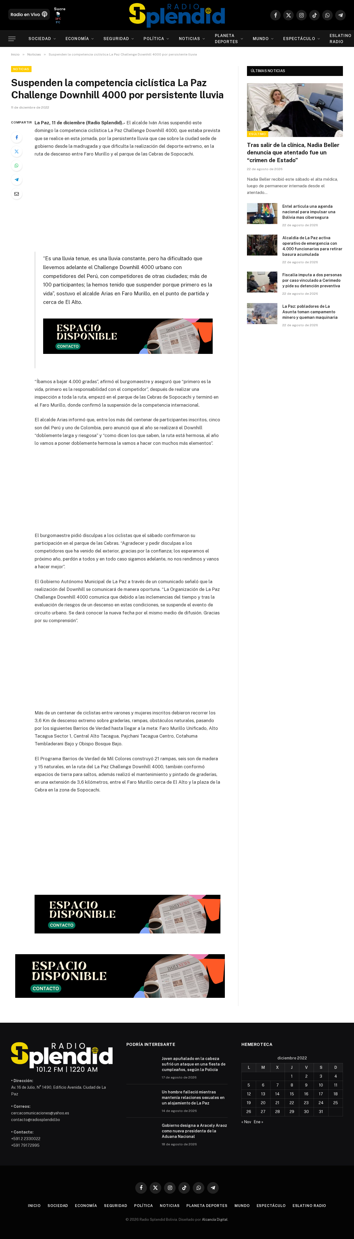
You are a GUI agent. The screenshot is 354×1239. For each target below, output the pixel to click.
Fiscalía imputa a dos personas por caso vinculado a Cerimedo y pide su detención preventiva (312, 280)
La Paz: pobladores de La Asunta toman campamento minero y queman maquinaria (310, 312)
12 (249, 1094)
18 (336, 1094)
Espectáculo (299, 38)
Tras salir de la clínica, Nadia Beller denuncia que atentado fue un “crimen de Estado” (293, 152)
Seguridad (116, 38)
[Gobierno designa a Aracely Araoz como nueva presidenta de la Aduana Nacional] (141, 1132)
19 (249, 1103)
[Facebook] (16, 137)
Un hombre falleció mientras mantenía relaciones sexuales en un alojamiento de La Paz (193, 1097)
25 (335, 1103)
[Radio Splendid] (177, 15)
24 (321, 1103)
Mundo (261, 38)
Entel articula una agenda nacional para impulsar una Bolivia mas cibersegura (308, 212)
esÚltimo (257, 134)
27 (263, 1111)
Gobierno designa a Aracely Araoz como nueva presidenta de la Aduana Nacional (194, 1131)
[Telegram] (16, 179)
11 (335, 1085)
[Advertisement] (135, 203)
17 (321, 1094)
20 (263, 1103)
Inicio (34, 1206)
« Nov (246, 1122)
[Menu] (11, 39)
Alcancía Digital (215, 1219)
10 (321, 1085)
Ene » (258, 1122)
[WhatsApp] (16, 165)
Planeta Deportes (226, 38)
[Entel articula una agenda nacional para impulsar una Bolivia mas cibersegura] (262, 213)
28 (277, 1111)
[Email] (16, 193)
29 (292, 1111)
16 (306, 1094)
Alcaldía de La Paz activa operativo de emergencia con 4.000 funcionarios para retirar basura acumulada (312, 246)
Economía (77, 38)
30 (306, 1111)
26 (248, 1111)
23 (306, 1103)
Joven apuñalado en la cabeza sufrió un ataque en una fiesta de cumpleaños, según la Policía (193, 1064)
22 (292, 1103)
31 (321, 1111)
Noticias (190, 38)
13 (263, 1094)
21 (277, 1103)
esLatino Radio (309, 1206)
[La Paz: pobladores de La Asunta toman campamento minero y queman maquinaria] (262, 313)
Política (154, 38)
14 (277, 1094)
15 (292, 1094)
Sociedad (39, 38)
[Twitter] (16, 151)
